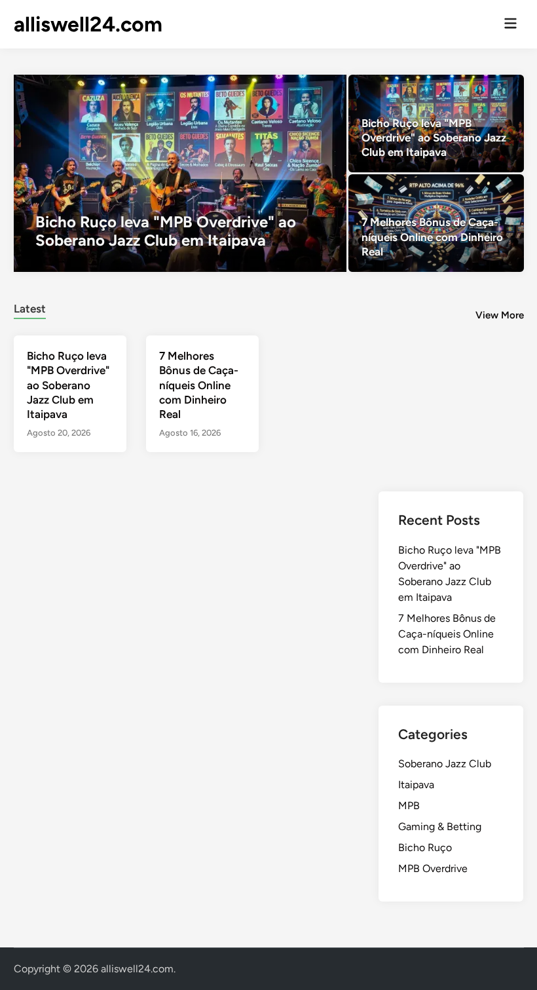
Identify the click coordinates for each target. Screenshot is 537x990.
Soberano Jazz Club (444, 763)
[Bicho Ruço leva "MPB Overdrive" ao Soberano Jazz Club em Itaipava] (180, 173)
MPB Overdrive (433, 868)
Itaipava (416, 784)
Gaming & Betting (439, 826)
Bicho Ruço (425, 847)
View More (499, 315)
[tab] (30, 307)
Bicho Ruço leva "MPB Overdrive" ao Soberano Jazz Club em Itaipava (68, 384)
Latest (30, 308)
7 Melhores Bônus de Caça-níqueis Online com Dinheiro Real (198, 384)
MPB (409, 805)
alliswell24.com (88, 24)
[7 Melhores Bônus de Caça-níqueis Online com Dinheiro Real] (436, 223)
